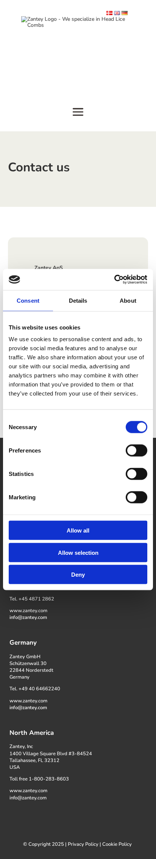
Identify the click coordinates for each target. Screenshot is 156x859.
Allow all (78, 530)
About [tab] (128, 300)
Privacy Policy (83, 844)
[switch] (136, 451)
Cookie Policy (117, 844)
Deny (78, 574)
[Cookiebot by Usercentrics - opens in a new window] (114, 280)
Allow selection (78, 552)
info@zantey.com (28, 617)
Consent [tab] (28, 300)
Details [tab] (78, 300)
